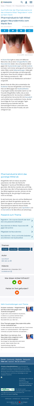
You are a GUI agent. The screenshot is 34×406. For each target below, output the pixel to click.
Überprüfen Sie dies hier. (25, 385)
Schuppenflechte (22, 62)
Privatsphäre (25, 398)
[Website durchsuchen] (22, 2)
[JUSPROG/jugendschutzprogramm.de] (7, 389)
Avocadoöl (28, 97)
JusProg (15, 394)
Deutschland (6, 60)
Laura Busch (5, 259)
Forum (3, 359)
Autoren (11, 362)
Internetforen (6, 210)
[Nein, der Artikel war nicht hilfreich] (20, 282)
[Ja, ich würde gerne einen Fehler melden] (17, 293)
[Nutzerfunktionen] (26, 2)
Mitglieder (18, 359)
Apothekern (26, 208)
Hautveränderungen (14, 66)
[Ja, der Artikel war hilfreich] (14, 282)
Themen (8, 6)
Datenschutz (16, 398)
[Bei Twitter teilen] (13, 30)
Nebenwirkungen (19, 70)
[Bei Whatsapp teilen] (29, 30)
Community (10, 359)
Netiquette (26, 359)
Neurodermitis (20, 6)
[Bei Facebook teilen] (4, 30)
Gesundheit (13, 249)
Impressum (8, 398)
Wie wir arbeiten (20, 362)
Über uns (4, 361)
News (2, 6)
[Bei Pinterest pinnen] (21, 30)
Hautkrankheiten (23, 89)
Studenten (4, 87)
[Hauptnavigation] (31, 2)
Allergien (5, 249)
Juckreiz (29, 66)
